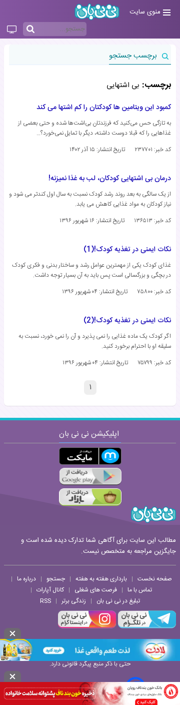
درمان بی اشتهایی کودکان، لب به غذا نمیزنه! (109, 178)
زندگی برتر (74, 601)
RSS (45, 601)
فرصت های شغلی (95, 590)
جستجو (55, 579)
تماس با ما (140, 590)
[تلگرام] (146, 626)
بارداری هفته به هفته (101, 579)
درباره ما (26, 579)
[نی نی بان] (97, 12)
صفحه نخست (155, 579)
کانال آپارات (50, 590)
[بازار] (90, 497)
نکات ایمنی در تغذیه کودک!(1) (127, 249)
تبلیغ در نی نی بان (118, 601)
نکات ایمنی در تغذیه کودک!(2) (127, 320)
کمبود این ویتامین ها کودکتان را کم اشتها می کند (103, 107)
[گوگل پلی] (90, 476)
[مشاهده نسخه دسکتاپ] (12, 30)
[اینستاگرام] (87, 626)
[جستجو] (30, 29)
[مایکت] (90, 456)
